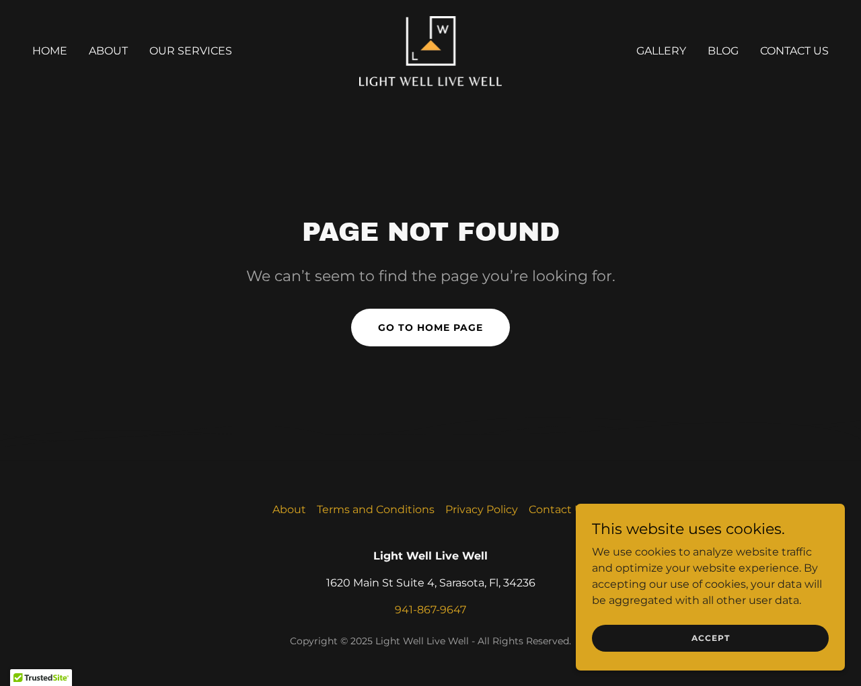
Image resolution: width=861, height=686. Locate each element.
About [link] (108, 50)
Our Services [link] (190, 50)
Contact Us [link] (794, 50)
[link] (430, 50)
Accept (710, 638)
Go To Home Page (430, 327)
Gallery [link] (661, 50)
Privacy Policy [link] (481, 509)
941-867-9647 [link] (430, 609)
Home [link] (49, 50)
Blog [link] (723, 50)
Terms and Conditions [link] (376, 509)
